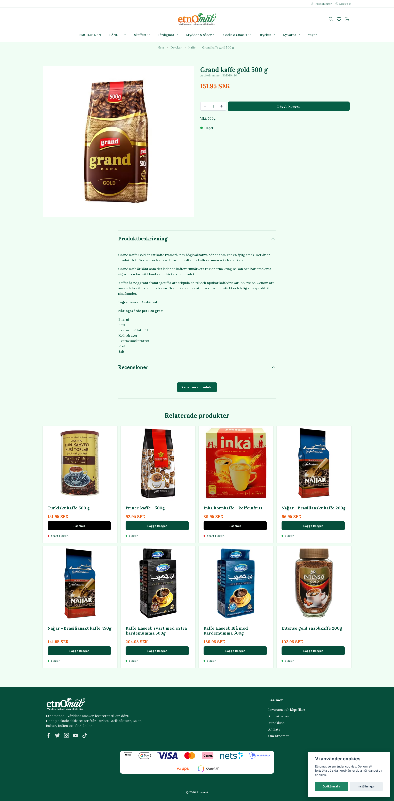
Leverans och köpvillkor (286, 710)
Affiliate (274, 729)
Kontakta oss (278, 716)
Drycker (176, 47)
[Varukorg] (347, 19)
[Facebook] (48, 735)
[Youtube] (75, 735)
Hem (161, 47)
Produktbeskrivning (142, 238)
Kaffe (192, 47)
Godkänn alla (331, 786)
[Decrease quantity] (205, 106)
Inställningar (366, 786)
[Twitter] (57, 735)
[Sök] (331, 19)
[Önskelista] (339, 19)
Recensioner (133, 367)
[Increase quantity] (221, 106)
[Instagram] (66, 735)
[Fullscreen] (118, 141)
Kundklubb (276, 723)
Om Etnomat (278, 736)
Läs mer (79, 526)
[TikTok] (84, 735)
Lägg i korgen (157, 526)
